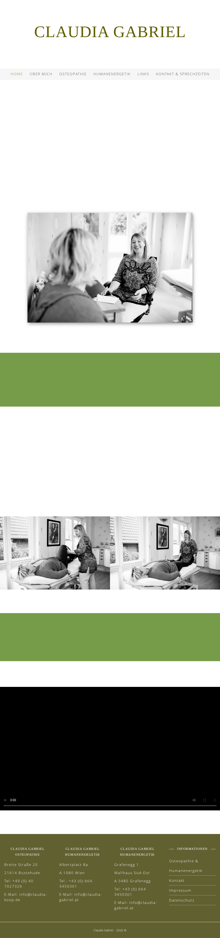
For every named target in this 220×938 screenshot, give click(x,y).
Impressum (180, 890)
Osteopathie (73, 73)
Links (143, 73)
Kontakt (177, 880)
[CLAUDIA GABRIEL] (110, 34)
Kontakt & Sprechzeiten (182, 73)
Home (17, 73)
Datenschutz (181, 900)
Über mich (41, 73)
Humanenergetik (112, 73)
